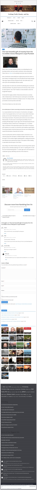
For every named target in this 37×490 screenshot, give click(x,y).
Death (30, 389)
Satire (3, 49)
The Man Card (26, 194)
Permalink (14, 229)
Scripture (10, 396)
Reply (5, 233)
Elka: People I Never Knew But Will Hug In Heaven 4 (15, 465)
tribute (10, 73)
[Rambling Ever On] (18, 6)
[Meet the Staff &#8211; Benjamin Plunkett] (7, 190)
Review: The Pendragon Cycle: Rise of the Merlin (9, 424)
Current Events (13, 23)
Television (17, 396)
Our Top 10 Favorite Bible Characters (7, 407)
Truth (27, 396)
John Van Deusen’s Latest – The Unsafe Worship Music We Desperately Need (18, 473)
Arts (14, 17)
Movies (9, 394)
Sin (12, 396)
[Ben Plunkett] (5, 158)
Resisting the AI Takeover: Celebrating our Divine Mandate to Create (12, 317)
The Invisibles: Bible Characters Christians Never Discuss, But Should (12, 412)
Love (2, 394)
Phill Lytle (4, 473)
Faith (32, 389)
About (19, 23)
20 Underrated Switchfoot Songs (6, 319)
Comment (3, 267)
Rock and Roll (3, 396)
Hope (16, 391)
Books (7, 386)
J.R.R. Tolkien (20, 391)
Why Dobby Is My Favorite (5, 440)
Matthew (5, 394)
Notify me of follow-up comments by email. (9, 296)
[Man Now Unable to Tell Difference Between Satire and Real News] (18, 190)
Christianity (25, 387)
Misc (21, 20)
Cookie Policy (19, 488)
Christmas (23, 389)
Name (2, 281)
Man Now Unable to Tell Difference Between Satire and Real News (18, 195)
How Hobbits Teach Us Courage (28, 215)
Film (6, 392)
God (8, 391)
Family (23, 17)
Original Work (10, 20)
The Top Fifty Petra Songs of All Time (7, 427)
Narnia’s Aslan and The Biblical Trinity (7, 452)
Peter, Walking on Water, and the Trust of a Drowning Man (11, 457)
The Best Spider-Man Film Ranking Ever (7, 409)
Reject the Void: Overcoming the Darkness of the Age (9, 312)
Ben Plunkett (9, 55)
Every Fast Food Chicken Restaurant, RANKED (8, 414)
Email (2, 285)
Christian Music (12, 389)
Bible (4, 387)
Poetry (24, 394)
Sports (19, 17)
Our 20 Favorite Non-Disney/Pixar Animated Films (9, 404)
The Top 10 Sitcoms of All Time (6, 422)
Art (1, 386)
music (13, 394)
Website (2, 290)
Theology (9, 17)
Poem (22, 394)
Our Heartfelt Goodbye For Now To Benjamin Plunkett (9, 216)
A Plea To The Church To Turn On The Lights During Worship (13, 469)
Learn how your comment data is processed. (24, 303)
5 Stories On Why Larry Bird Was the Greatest (8, 442)
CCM (9, 387)
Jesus (24, 392)
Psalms (27, 394)
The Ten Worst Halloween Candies (7, 417)
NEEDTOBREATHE (17, 394)
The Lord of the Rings (22, 396)
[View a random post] (34, 21)
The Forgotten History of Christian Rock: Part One (9, 447)
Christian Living (5, 389)
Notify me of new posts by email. (7, 299)
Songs (14, 396)
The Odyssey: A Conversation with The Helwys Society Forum (11, 321)
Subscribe (27, 209)
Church (27, 389)
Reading (30, 394)
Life (29, 391)
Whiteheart (30, 396)
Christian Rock (17, 389)
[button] (11, 18)
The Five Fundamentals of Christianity (7, 445)
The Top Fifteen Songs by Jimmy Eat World (8, 419)
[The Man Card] (29, 190)
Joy (28, 391)
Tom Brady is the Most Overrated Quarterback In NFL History (11, 450)
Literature (32, 391)
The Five (17, 20)
